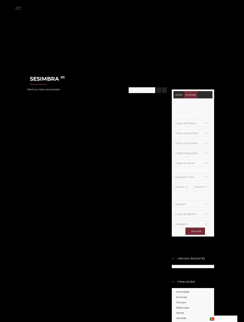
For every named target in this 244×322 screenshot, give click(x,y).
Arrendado (181, 109)
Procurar (196, 231)
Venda (178, 94)
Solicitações (198, 109)
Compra (193, 302)
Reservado (181, 102)
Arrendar (191, 94)
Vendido (195, 102)
